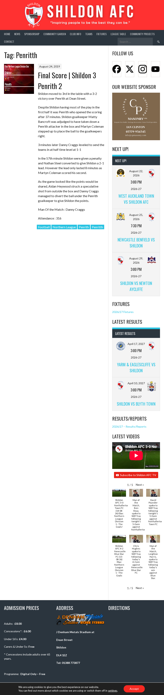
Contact (9, 41)
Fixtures (101, 34)
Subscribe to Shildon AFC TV (138, 475)
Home (7, 34)
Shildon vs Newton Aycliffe (136, 286)
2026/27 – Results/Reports (129, 426)
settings (112, 690)
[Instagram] (142, 69)
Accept (134, 688)
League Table (118, 34)
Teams (88, 34)
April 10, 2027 (136, 383)
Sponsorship (31, 34)
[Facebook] (116, 69)
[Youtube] (155, 69)
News (17, 34)
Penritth (97, 227)
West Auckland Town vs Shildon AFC (136, 199)
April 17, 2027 (136, 344)
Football (44, 227)
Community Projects (142, 34)
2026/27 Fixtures (123, 312)
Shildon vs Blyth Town (136, 404)
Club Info (75, 34)
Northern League (64, 227)
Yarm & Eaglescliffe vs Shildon (136, 367)
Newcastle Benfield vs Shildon (136, 243)
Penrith (84, 227)
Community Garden (54, 34)
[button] (140, 485)
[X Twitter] (129, 69)
